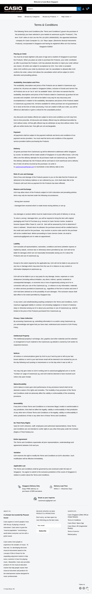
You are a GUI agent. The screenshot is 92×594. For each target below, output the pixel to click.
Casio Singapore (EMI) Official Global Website (78, 516)
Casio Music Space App (76, 523)
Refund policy (72, 534)
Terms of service (73, 531)
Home (20, 17)
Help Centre (65, 17)
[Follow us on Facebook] (80, 588)
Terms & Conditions (74, 520)
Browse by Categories (32, 17)
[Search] (79, 9)
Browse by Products (49, 17)
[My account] (83, 9)
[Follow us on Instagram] (83, 588)
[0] (87, 9)
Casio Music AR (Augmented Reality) (77, 527)
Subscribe (42, 531)
